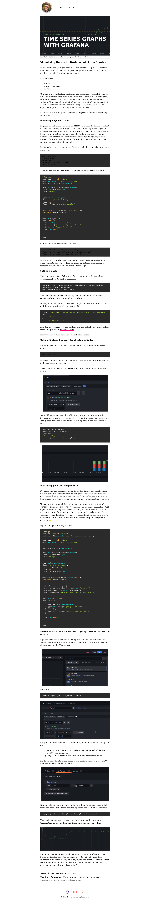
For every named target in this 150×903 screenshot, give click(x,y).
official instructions (81, 276)
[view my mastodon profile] (67, 892)
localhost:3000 (67, 330)
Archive (71, 7)
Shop (62, 7)
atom (78, 897)
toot (67, 880)
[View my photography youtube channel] (75, 892)
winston (94, 139)
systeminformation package (69, 504)
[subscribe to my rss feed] (83, 892)
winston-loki (67, 142)
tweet (60, 880)
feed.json (85, 897)
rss (74, 897)
